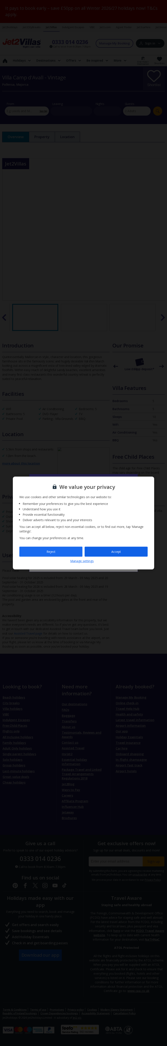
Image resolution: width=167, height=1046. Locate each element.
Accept (116, 552)
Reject (51, 552)
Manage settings (82, 561)
